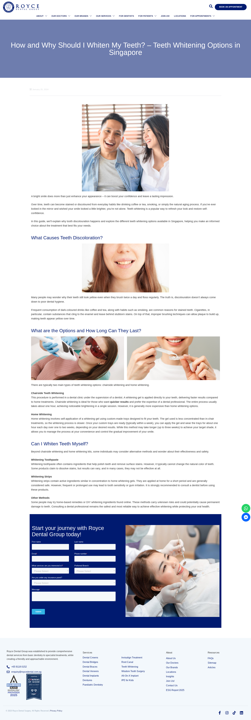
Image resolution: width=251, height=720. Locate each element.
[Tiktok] (234, 712)
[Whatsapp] (246, 508)
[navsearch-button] (211, 7)
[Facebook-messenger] (246, 517)
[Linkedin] (241, 712)
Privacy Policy (56, 711)
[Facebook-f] (219, 712)
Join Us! (165, 16)
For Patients (145, 16)
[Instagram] (227, 712)
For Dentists (126, 16)
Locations (180, 16)
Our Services (103, 16)
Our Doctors (59, 16)
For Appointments (200, 16)
